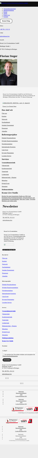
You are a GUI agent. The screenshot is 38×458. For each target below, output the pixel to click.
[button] (19, 110)
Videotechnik (5, 165)
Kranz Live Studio (10, 193)
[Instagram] (20, 383)
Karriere (4, 116)
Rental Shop (6, 21)
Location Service (6, 156)
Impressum (21, 391)
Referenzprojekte (9, 135)
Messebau (4, 180)
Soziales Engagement (8, 125)
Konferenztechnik (7, 168)
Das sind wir (7, 110)
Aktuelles (4, 131)
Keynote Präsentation (8, 153)
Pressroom (5, 128)
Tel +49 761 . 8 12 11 (8, 217)
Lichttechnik (5, 174)
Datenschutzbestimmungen (10, 356)
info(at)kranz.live (5, 36)
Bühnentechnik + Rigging (9, 177)
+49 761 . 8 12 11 (5, 29)
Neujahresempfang (7, 144)
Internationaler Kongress (8, 147)
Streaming (4, 186)
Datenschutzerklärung (21, 393)
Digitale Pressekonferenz (9, 138)
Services (5, 159)
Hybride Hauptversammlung (10, 141)
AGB (21, 394)
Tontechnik (5, 171)
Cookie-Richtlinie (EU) (21, 396)
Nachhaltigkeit (6, 122)
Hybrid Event (5, 183)
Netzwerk (4, 119)
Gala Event (5, 150)
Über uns (4, 113)
